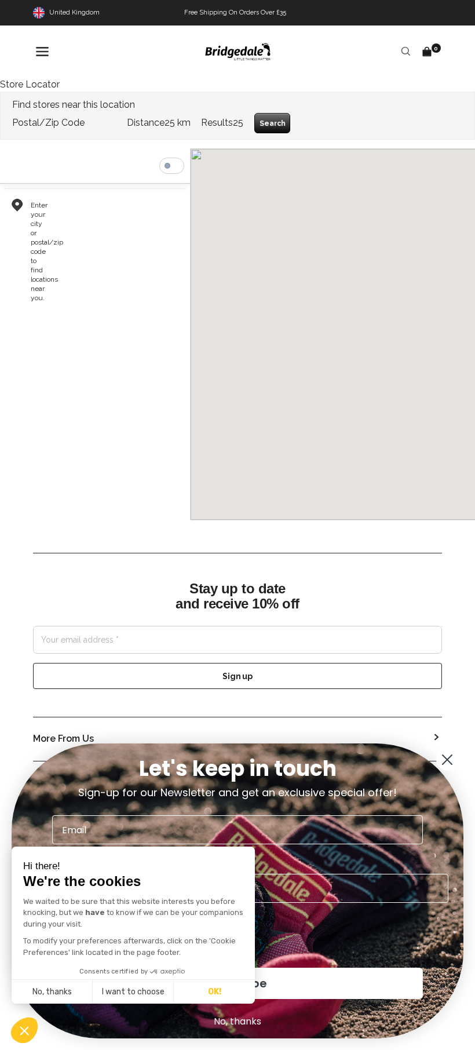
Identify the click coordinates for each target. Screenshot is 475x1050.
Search (273, 123)
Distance (146, 122)
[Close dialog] (447, 759)
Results (217, 122)
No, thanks (52, 992)
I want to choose (133, 992)
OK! (214, 992)
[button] (24, 1030)
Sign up (237, 676)
